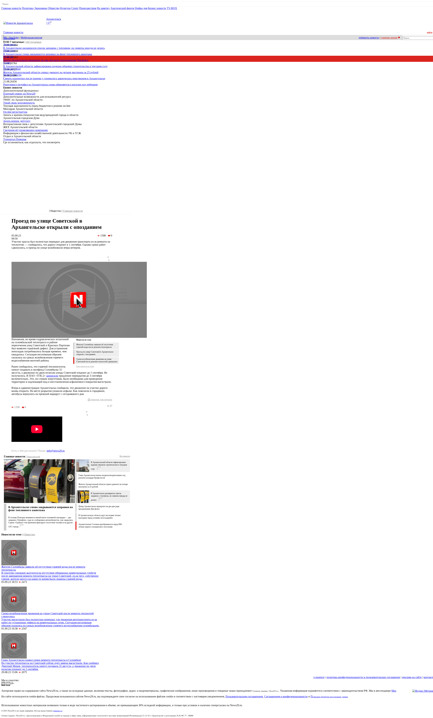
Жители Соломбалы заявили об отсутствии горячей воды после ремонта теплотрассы (94, 345)
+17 (48, 22)
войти (429, 32)
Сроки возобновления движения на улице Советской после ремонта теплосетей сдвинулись (96, 360)
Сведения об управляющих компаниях (25, 130)
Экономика (40, 8)
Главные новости (11, 8)
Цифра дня (141, 8)
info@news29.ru (56, 450)
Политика (27, 8)
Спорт (74, 8)
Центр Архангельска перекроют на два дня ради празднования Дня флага (45, 60)
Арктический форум (122, 8)
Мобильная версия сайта (16, 677)
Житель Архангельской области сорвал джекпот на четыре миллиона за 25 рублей (50, 72)
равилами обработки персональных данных (330, 697)
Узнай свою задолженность (19, 102)
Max (393, 690)
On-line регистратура (15, 111)
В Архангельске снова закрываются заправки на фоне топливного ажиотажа (47, 54)
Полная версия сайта (14, 11)
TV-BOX (172, 8)
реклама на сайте (412, 677)
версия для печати (101, 399)
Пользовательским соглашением (244, 696)
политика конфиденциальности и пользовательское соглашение (363, 677)
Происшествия (87, 8)
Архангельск (53, 19)
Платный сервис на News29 (19, 93)
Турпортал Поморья (14, 139)
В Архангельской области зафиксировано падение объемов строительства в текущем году (55, 66)
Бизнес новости (157, 8)
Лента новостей (33, 457)
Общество (54, 8)
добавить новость (369, 37)
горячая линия (389, 37)
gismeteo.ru (57, 711)
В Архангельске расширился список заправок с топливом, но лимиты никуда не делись (54, 48)
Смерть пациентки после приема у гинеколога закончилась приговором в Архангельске (54, 78)
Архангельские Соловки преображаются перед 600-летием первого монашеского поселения (100, 525)
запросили (52, 375)
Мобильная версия (31, 37)
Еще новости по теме (85, 366)
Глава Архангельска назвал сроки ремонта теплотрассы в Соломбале (41, 660)
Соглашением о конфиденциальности (286, 696)
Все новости (125, 456)
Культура (65, 8)
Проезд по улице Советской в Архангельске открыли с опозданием (94, 353)
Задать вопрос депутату (16, 121)
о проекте (319, 677)
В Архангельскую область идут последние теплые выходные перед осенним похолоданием (99, 516)
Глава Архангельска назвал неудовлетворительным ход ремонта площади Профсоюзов (101, 476)
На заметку (103, 8)
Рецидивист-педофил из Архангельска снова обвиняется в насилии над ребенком (50, 84)
